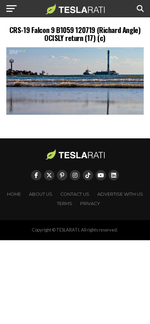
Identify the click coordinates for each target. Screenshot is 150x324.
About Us (40, 194)
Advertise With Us (120, 194)
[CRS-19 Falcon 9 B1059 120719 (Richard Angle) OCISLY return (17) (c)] (75, 113)
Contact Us (74, 194)
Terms (64, 203)
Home (14, 194)
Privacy (90, 203)
